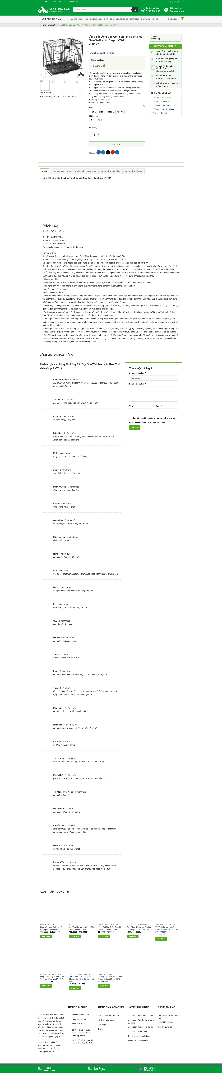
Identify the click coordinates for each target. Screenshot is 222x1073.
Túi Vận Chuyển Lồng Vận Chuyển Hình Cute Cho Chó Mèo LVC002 (166, 929)
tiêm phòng (109, 19)
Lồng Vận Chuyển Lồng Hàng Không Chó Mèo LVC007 (52, 928)
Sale (75, 96)
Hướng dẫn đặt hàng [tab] (61, 171)
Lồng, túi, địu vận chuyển (65, 96)
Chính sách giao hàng (162, 105)
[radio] (93, 112)
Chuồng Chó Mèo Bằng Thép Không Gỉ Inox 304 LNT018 (110, 978)
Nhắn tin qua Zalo (79, 1019)
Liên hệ (155, 19)
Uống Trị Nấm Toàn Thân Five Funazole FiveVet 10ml (110, 928)
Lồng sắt (51, 25)
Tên (131, 406)
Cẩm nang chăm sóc (78, 19)
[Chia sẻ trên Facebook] (98, 152)
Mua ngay (117, 144)
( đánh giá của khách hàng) (101, 53)
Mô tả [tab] (44, 171)
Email (159, 406)
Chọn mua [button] (104, 986)
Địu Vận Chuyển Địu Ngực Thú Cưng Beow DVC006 (81, 928)
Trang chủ (42, 25)
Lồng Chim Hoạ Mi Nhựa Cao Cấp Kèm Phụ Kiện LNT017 (52, 978)
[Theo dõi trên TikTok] (85, 2)
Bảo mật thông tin (160, 113)
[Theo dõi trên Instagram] (83, 2)
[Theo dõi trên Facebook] (80, 2)
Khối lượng (93, 116)
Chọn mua (46, 936)
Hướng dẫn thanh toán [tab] (85, 171)
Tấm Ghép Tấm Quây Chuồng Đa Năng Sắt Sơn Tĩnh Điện (139, 928)
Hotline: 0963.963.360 (81, 1015)
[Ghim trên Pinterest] (112, 152)
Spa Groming (122, 19)
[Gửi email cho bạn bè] (108, 152)
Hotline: (162, 98)
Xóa (143, 106)
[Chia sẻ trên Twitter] (103, 152)
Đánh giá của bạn (137, 373)
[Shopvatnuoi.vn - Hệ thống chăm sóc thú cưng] (54, 9)
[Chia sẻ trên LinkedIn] (117, 152)
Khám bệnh (135, 19)
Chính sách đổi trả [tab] (134, 171)
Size (91, 108)
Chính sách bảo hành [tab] (111, 171)
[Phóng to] (43, 75)
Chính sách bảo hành (161, 102)
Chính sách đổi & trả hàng (163, 109)
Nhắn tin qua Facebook (81, 1024)
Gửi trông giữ (96, 19)
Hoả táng (145, 19)
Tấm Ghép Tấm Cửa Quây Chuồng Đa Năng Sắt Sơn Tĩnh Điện (81, 979)
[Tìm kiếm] (135, 9)
